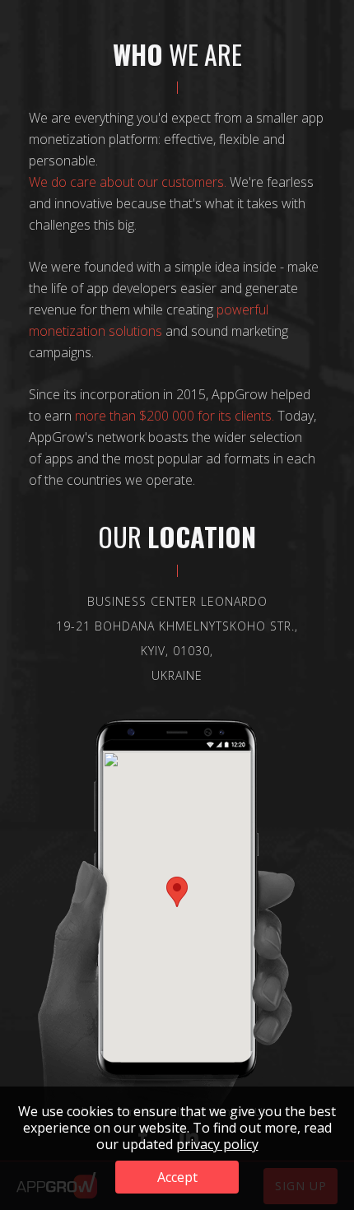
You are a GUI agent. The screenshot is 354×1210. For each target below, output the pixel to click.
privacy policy (217, 1144)
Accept (177, 1177)
